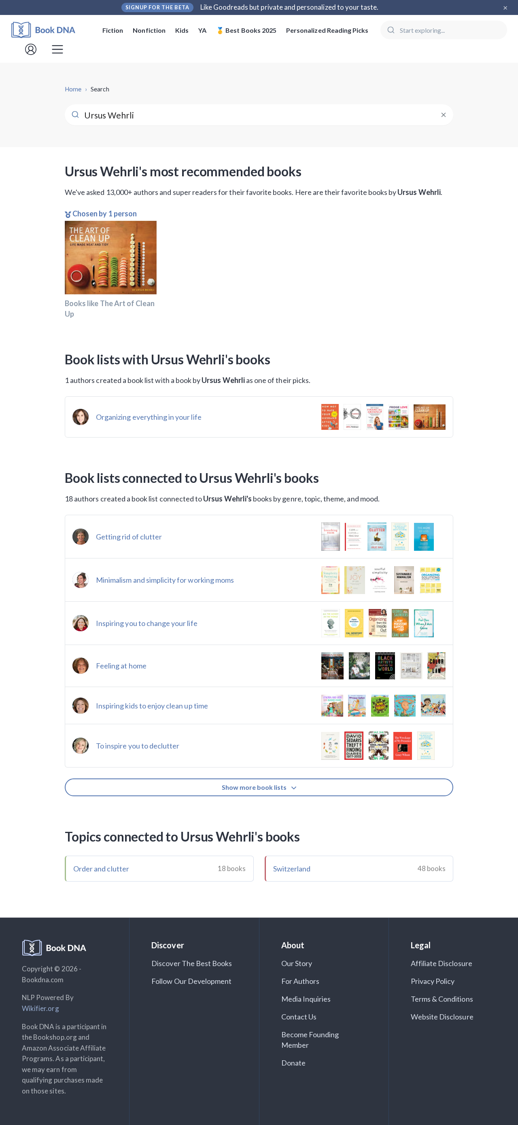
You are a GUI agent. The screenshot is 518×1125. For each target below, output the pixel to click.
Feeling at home (121, 665)
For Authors (300, 981)
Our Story (296, 963)
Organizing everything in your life (149, 416)
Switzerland (292, 868)
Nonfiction (149, 30)
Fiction (112, 30)
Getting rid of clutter (129, 536)
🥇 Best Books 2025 (246, 30)
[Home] (49, 30)
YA (202, 30)
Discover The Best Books (191, 963)
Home (73, 89)
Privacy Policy (433, 981)
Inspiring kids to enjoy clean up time (152, 705)
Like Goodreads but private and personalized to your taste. (289, 7)
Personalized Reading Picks (327, 30)
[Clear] (443, 115)
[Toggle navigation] (57, 49)
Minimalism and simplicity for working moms (165, 579)
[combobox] (443, 30)
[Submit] (390, 30)
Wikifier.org (40, 1008)
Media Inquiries (306, 998)
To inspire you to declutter (137, 745)
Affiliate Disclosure (441, 963)
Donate (293, 1062)
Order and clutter (101, 868)
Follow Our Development (191, 981)
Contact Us (299, 1016)
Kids (182, 30)
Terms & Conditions (442, 998)
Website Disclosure (442, 1016)
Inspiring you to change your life (146, 623)
